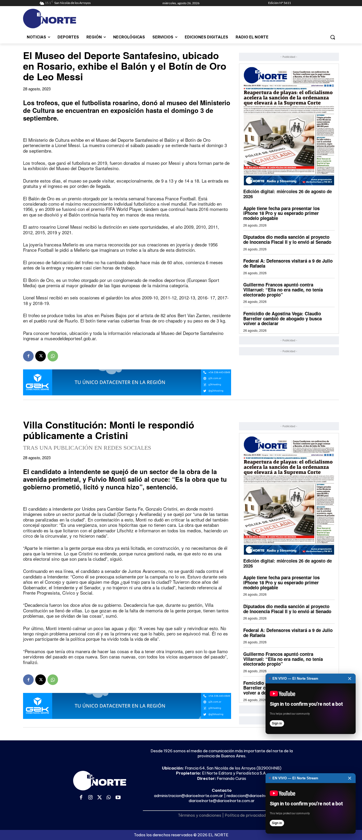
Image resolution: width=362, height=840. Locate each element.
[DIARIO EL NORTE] (70, 18)
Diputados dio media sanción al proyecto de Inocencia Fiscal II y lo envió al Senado (287, 239)
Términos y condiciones (199, 815)
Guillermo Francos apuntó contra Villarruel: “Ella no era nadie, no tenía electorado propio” (283, 289)
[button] (332, 37)
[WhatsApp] (52, 356)
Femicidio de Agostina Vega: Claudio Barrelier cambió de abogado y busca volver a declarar (282, 318)
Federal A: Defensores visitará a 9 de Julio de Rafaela (288, 263)
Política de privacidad (245, 815)
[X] (40, 356)
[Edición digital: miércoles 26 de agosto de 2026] (289, 126)
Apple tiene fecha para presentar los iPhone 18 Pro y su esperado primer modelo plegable (281, 213)
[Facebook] (28, 356)
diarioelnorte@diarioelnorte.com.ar (222, 800)
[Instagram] (90, 797)
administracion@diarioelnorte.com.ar (188, 795)
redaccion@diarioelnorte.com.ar (257, 795)
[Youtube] (118, 797)
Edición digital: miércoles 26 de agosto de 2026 (287, 194)
